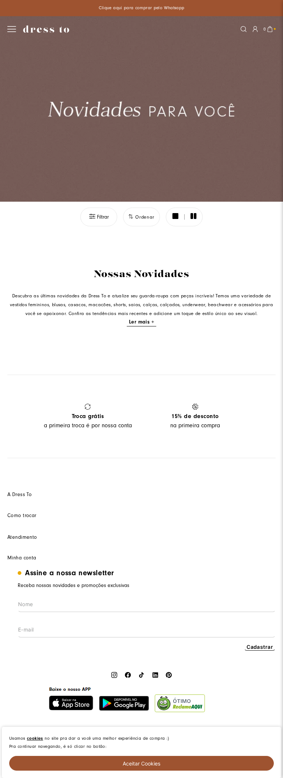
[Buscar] (244, 29)
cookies (35, 738)
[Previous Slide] (15, 416)
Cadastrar (260, 647)
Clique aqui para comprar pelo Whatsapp (142, 8)
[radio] (175, 217)
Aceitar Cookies (141, 763)
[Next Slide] (267, 416)
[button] (99, 217)
